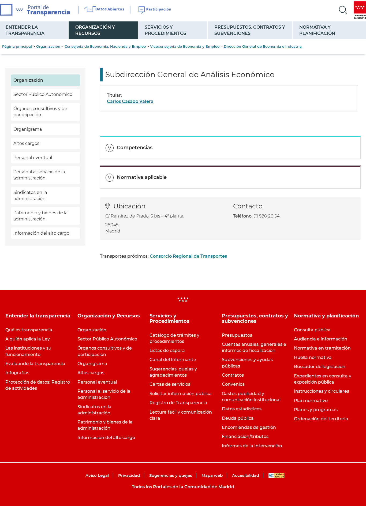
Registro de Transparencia (178, 402)
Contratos (233, 375)
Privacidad (129, 475)
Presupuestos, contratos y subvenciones (249, 30)
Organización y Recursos (95, 30)
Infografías (17, 372)
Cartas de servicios (170, 384)
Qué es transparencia (28, 329)
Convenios (233, 384)
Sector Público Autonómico (42, 94)
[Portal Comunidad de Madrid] (360, 10)
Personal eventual (32, 157)
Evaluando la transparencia (35, 363)
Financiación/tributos (245, 436)
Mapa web (212, 475)
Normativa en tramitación (322, 348)
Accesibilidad (245, 475)
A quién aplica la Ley (27, 339)
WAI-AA (276, 475)
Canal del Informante (173, 359)
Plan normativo (311, 400)
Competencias (134, 148)
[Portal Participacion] (155, 10)
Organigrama (27, 129)
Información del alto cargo (41, 233)
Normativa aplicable (142, 177)
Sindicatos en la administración (30, 195)
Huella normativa (313, 357)
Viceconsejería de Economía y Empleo (184, 46)
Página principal (17, 46)
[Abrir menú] (343, 10)
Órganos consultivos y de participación (40, 111)
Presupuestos (237, 335)
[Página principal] (35, 10)
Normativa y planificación (317, 30)
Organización (48, 46)
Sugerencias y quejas (170, 475)
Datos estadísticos (242, 408)
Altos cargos (26, 143)
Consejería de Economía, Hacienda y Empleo (105, 46)
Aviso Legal (97, 475)
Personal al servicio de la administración (39, 175)
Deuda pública (238, 418)
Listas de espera (167, 350)
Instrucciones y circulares (321, 391)
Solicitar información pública (181, 393)
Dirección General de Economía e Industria (263, 46)
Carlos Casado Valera (130, 101)
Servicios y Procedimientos (165, 30)
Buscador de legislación (319, 366)
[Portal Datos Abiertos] (104, 10)
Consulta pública (312, 329)
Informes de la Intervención (252, 445)
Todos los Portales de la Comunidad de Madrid (183, 486)
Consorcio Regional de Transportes (188, 256)
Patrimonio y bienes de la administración (40, 216)
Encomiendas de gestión (249, 427)
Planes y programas (316, 409)
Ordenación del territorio (321, 418)
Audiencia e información (320, 339)
